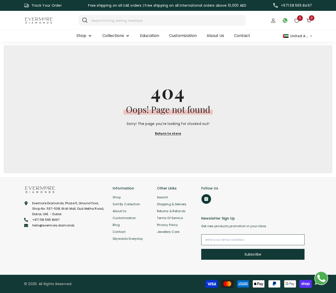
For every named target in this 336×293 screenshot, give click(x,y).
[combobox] (167, 20)
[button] (298, 36)
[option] (167, 5)
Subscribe (252, 254)
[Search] (162, 20)
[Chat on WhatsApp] (321, 278)
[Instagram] (206, 199)
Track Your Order (46, 5)
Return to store (168, 133)
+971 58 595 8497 (296, 5)
